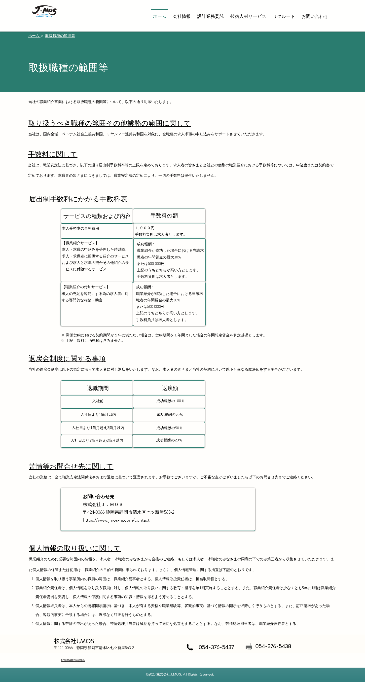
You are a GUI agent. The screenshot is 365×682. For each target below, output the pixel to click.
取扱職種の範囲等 (60, 35)
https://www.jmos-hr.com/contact (116, 520)
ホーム (34, 35)
